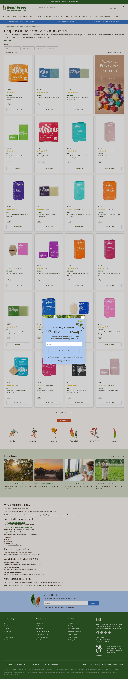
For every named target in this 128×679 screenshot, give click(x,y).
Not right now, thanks (64, 361)
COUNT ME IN (64, 351)
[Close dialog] (82, 317)
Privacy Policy (78, 357)
